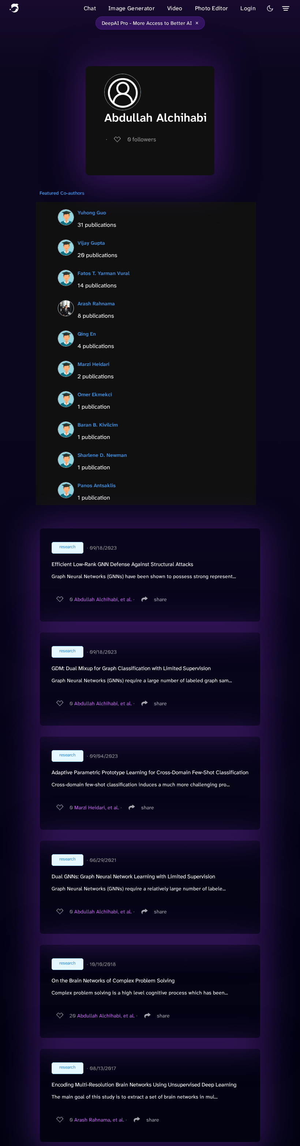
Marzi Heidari (93, 364)
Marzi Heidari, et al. (96, 807)
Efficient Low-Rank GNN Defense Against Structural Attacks (122, 564)
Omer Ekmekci (95, 394)
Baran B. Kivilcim (98, 424)
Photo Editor (211, 8)
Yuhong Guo (92, 212)
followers (141, 139)
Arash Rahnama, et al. (99, 1119)
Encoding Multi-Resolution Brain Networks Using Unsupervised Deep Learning (144, 1084)
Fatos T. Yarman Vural (104, 273)
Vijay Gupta (91, 243)
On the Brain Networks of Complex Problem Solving (113, 980)
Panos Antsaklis (97, 485)
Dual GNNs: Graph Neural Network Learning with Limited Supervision (133, 876)
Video (175, 8)
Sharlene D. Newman (102, 455)
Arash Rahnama (96, 303)
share (160, 599)
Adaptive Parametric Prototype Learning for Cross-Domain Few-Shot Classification (150, 772)
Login (248, 8)
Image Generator (131, 8)
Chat (90, 8)
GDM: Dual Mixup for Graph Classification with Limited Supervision (131, 668)
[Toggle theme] (270, 8)
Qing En (87, 334)
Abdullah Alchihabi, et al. (103, 599)
